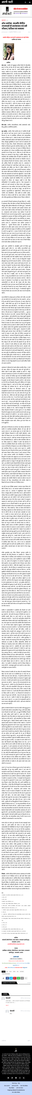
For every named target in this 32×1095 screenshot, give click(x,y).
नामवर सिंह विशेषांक (24, 1086)
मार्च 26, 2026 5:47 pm (25, 998)
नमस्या (10, 971)
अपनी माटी (7, 2)
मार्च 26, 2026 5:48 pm (25, 1011)
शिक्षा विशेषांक (11, 1088)
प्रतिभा (14, 971)
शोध (17, 971)
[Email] (22, 978)
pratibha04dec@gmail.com (16, 944)
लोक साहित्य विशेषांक (16, 1092)
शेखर (19, 1083)
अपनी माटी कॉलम (19, 1088)
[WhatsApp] (18, 978)
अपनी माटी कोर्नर (15, 1086)
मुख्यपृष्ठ (4, 20)
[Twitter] (11, 978)
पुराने (29, 1041)
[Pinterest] (14, 978)
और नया (4, 1041)
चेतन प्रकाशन (7, 1086)
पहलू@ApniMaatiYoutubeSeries (16, 1090)
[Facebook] (7, 978)
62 (7, 20)
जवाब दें (7, 1005)
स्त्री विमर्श (21, 971)
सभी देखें (28, 983)
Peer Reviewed (6, 974)
